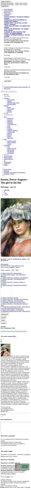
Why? (14, 336)
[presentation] (17, 196)
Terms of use (13, 487)
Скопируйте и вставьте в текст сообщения (12, 472)
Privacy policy (20, 487)
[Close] (1, 416)
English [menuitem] (11, 87)
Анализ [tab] (6, 194)
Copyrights (27, 487)
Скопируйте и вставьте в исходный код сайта (13, 467)
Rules (8, 487)
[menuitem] (29, 87)
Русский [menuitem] (6, 87)
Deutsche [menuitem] (25, 87)
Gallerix (8, 476)
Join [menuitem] (9, 88)
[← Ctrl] (14, 285)
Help (2, 485)
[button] (8, 9)
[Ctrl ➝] (9, 297)
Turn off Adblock (5, 410)
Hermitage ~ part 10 (14, 267)
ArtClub (8, 114)
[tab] (6, 190)
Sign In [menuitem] (6, 88)
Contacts (15, 485)
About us (10, 485)
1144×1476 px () (17, 265)
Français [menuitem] (20, 87)
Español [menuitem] (15, 87)
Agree (24, 466)
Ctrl (13, 270)
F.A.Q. (5, 485)
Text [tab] (5, 193)
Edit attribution (4, 264)
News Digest (8, 81)
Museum (7, 95)
